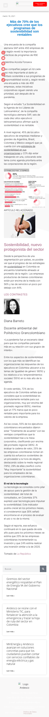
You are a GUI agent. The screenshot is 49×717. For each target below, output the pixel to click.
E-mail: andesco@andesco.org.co (24, 702)
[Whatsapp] (3, 53)
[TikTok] (3, 80)
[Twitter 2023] (3, 69)
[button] (5, 5)
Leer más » (10, 596)
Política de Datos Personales (30, 713)
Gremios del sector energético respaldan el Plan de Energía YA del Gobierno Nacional (24, 584)
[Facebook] (3, 64)
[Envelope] (3, 58)
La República (24, 553)
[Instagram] (3, 74)
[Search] (43, 569)
